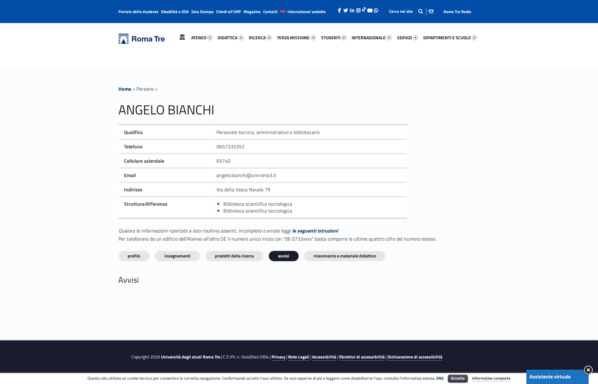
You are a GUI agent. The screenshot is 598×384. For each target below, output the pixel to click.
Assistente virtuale (550, 376)
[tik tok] (364, 8)
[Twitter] (346, 9)
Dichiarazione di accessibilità (414, 356)
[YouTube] (370, 9)
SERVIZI (404, 37)
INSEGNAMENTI (177, 255)
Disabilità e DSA (175, 11)
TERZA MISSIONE (293, 37)
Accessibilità (324, 356)
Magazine (252, 11)
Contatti (270, 11)
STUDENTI (330, 37)
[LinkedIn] (352, 9)
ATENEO (198, 37)
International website (306, 11)
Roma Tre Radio (457, 11)
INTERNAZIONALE (369, 37)
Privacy (278, 356)
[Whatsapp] (376, 9)
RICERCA (257, 37)
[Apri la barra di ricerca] (411, 11)
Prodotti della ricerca (234, 255)
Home (182, 37)
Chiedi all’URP (228, 11)
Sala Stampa (202, 11)
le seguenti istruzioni (315, 230)
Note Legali (298, 356)
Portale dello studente (138, 11)
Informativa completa (491, 378)
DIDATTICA (227, 37)
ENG (440, 378)
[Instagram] (358, 9)
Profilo (134, 255)
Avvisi (283, 255)
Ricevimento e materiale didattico (345, 255)
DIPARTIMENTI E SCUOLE (447, 37)
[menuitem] (182, 37)
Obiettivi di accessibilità (362, 356)
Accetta (458, 378)
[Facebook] (339, 9)
